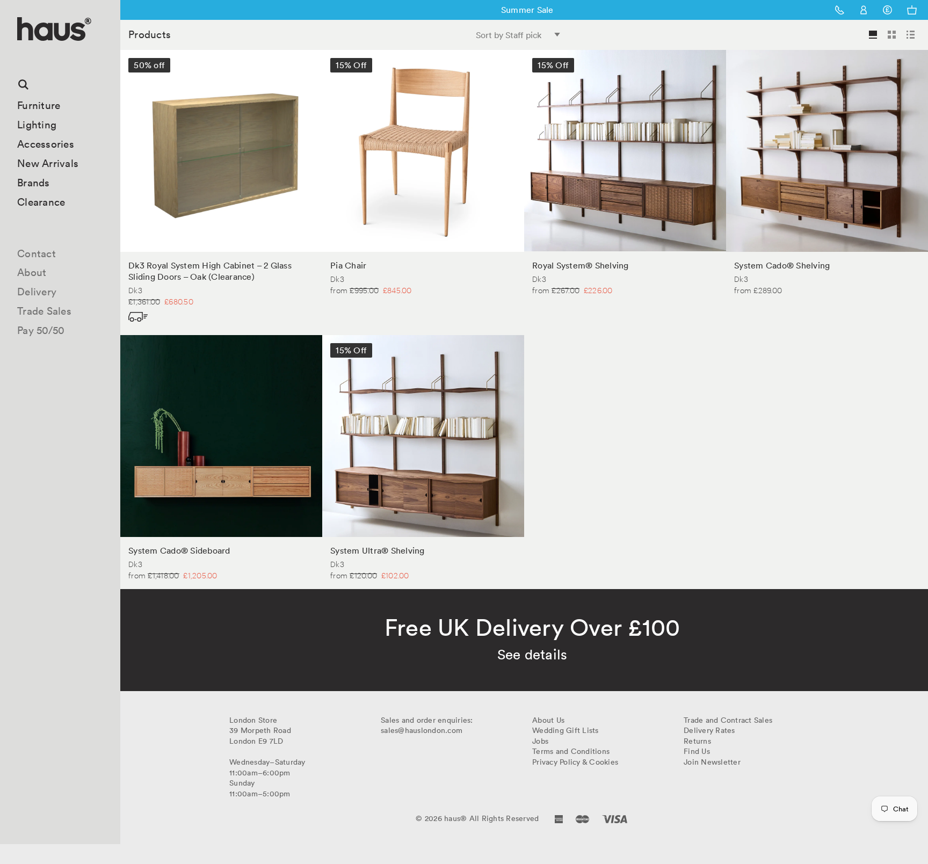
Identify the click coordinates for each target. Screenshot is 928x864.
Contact (36, 253)
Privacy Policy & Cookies (575, 762)
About (31, 272)
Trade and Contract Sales (728, 720)
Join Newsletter (712, 762)
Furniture (38, 105)
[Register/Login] (864, 10)
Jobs (540, 741)
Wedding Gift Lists (565, 730)
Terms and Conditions (571, 751)
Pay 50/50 (40, 330)
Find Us (697, 751)
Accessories (45, 143)
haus (21, 53)
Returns (697, 741)
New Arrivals (47, 163)
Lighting (36, 124)
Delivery (36, 291)
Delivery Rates (709, 730)
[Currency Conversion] (887, 10)
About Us (548, 720)
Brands (33, 182)
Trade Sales (44, 310)
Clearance (41, 201)
